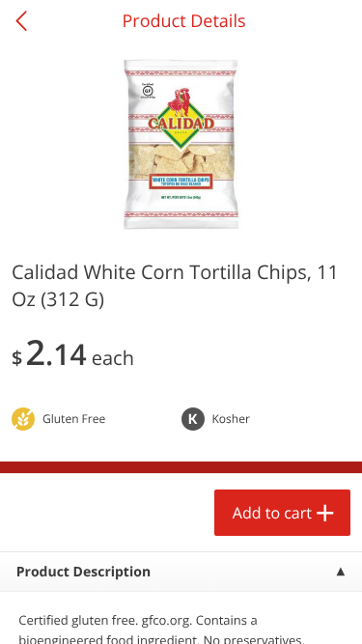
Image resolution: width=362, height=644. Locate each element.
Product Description (83, 572)
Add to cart (272, 512)
